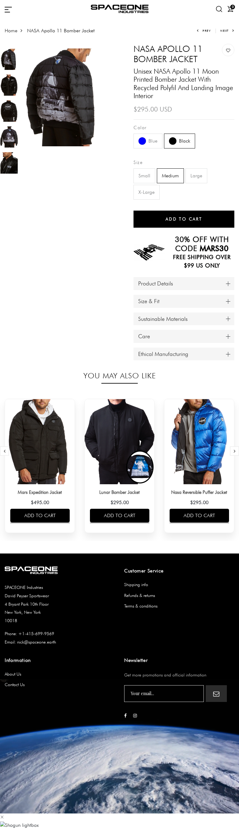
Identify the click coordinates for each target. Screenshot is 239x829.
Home (11, 31)
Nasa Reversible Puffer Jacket (199, 492)
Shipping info (136, 584)
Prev (207, 30)
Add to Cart (184, 218)
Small (144, 176)
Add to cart (40, 515)
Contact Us (15, 684)
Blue (152, 141)
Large (196, 176)
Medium (170, 176)
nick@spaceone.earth (36, 642)
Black (184, 141)
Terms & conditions (140, 606)
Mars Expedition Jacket (40, 492)
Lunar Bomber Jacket (119, 492)
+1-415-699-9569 (35, 633)
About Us (13, 674)
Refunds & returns (139, 595)
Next (224, 30)
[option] (9, 61)
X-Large (146, 192)
